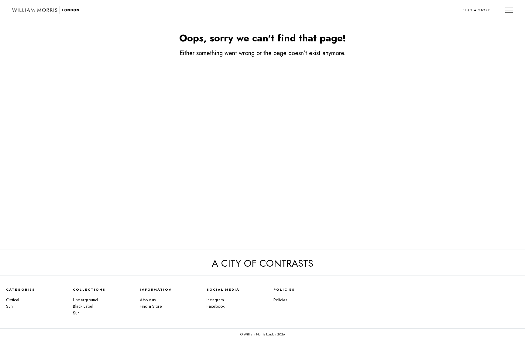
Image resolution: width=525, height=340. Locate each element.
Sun (9, 306)
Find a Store (476, 10)
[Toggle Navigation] (509, 10)
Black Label (83, 306)
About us (148, 300)
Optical (12, 300)
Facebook (216, 306)
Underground (85, 300)
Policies (280, 300)
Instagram (215, 300)
